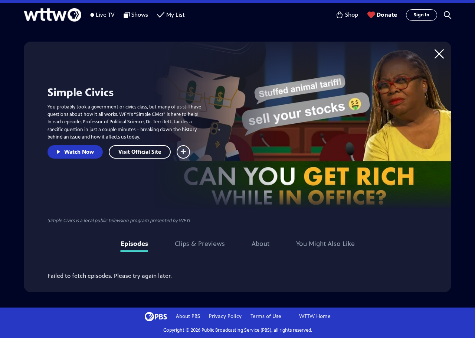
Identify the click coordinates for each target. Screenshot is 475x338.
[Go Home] (439, 53)
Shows (139, 14)
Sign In (421, 15)
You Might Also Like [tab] (325, 244)
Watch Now (79, 151)
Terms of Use (265, 316)
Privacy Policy (225, 316)
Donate (387, 14)
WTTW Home (315, 316)
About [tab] (260, 244)
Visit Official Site (139, 151)
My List (175, 14)
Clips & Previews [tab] (200, 244)
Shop (351, 14)
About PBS (188, 316)
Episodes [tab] (134, 244)
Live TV (105, 14)
